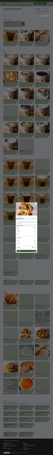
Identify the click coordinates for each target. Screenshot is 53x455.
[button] (26, 209)
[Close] (36, 203)
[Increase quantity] (35, 247)
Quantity (18, 247)
